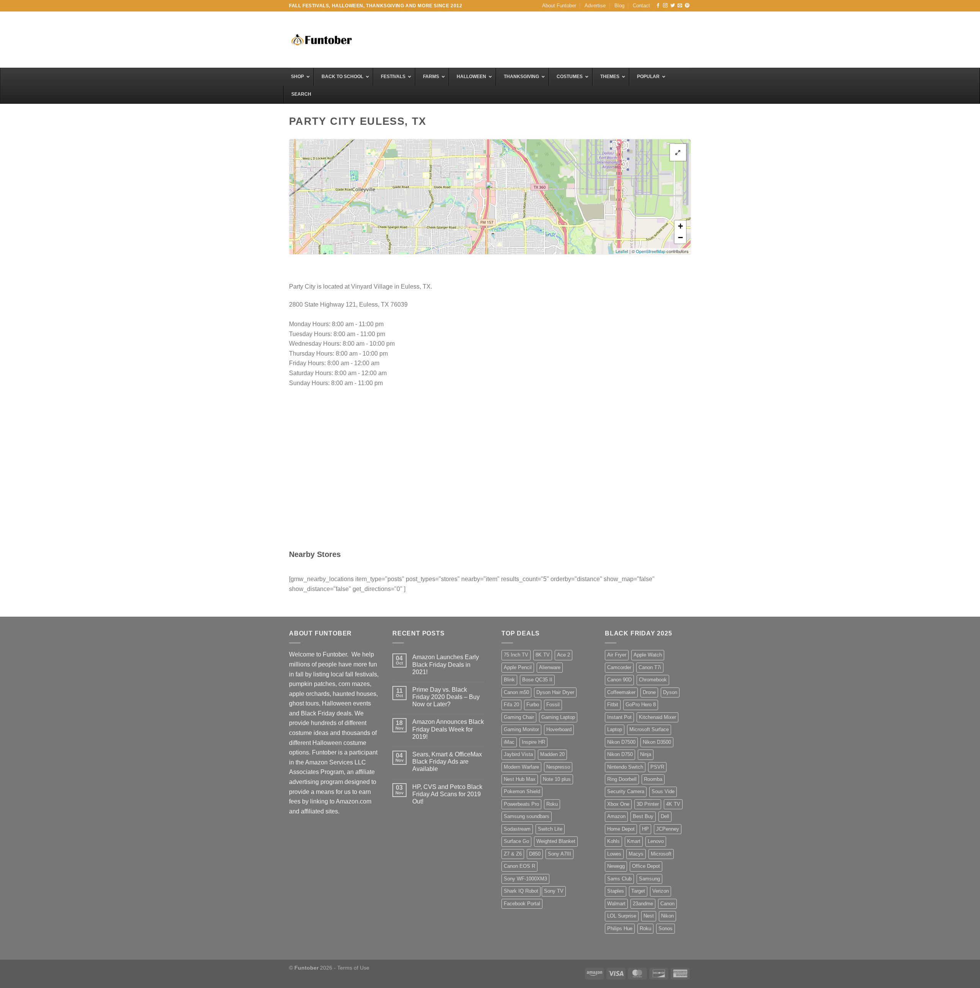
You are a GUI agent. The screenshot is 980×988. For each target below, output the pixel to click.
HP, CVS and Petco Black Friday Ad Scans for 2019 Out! (447, 794)
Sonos (665, 928)
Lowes (614, 854)
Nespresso (558, 767)
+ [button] (680, 226)
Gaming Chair (519, 717)
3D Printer (648, 804)
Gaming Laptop (558, 717)
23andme (643, 903)
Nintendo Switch (625, 767)
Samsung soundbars (526, 816)
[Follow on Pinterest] (687, 5)
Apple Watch (648, 655)
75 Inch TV (516, 655)
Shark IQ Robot (521, 891)
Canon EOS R (519, 866)
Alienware (549, 667)
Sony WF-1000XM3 (525, 879)
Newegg (616, 866)
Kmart (633, 841)
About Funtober (559, 5)
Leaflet (622, 251)
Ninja (645, 754)
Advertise (595, 5)
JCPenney (667, 829)
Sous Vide (663, 791)
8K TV (543, 655)
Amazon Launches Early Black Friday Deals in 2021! (445, 664)
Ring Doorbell (622, 779)
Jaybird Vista (518, 754)
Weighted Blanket (555, 841)
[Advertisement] (551, 38)
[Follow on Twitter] (672, 5)
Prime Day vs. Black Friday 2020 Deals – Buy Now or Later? (446, 696)
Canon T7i (650, 667)
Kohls (613, 841)
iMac (509, 742)
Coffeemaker (621, 692)
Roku (552, 804)
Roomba (653, 779)
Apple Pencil (518, 667)
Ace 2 (563, 655)
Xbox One (618, 804)
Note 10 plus (557, 779)
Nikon (667, 916)
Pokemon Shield (522, 791)
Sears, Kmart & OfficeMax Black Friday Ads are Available (447, 761)
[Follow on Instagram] (665, 5)
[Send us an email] (680, 5)
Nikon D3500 (657, 742)
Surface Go (516, 841)
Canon (667, 903)
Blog (619, 5)
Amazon (616, 816)
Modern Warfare (521, 767)
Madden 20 (552, 754)
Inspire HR (533, 742)
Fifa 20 (511, 704)
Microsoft (661, 854)
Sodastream (517, 829)
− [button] (680, 237)
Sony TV (554, 891)
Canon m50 (516, 692)
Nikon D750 (620, 754)
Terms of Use (353, 968)
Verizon (660, 891)
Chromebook (653, 680)
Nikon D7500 (621, 742)
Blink (509, 680)
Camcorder (619, 667)
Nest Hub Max (520, 779)
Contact (641, 5)
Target (638, 891)
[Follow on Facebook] (658, 5)
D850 (535, 854)
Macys (636, 854)
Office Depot (646, 866)
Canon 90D (619, 680)
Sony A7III (559, 854)
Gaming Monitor (521, 729)
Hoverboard (559, 729)
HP (645, 829)
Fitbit (612, 704)
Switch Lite (550, 829)
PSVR (657, 767)
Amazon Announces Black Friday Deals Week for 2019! (448, 729)
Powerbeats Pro (521, 804)
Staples (615, 891)
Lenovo (656, 841)
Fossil (553, 704)
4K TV (673, 804)
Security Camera (625, 791)
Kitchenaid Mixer (657, 717)
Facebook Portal (522, 903)
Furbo (532, 704)
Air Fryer (616, 655)
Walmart (616, 903)
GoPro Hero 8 (641, 704)
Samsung (649, 879)
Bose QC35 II (537, 680)
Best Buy (643, 816)
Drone (649, 692)
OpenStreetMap (650, 251)
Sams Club (619, 879)
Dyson (670, 692)
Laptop (614, 729)
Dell (665, 816)
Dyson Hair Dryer (555, 692)
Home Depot (621, 829)
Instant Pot (619, 717)
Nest (649, 916)
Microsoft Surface (649, 729)
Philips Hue (619, 928)
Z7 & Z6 (513, 854)
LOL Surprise (621, 916)
